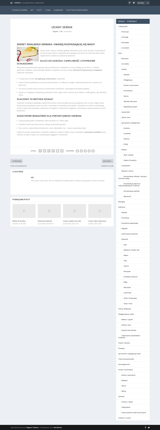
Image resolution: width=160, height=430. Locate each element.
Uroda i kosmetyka (125, 370)
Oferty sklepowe (124, 309)
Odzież (124, 69)
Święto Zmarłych (130, 160)
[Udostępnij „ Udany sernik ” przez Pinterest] (53, 151)
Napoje (124, 212)
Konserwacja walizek (131, 191)
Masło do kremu (19, 221)
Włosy (124, 391)
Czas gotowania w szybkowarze (33, 3)
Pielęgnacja (128, 80)
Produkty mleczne (130, 277)
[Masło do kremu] (24, 211)
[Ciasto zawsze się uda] (74, 211)
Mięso (126, 255)
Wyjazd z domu (127, 171)
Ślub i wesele (128, 155)
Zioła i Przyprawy (130, 298)
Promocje (125, 32)
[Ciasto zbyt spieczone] (99, 211)
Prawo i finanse (124, 343)
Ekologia (121, 202)
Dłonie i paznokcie (128, 375)
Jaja (125, 245)
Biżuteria (125, 58)
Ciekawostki (122, 26)
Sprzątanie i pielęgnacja (131, 123)
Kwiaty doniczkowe (129, 330)
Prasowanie (128, 91)
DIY (32, 10)
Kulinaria (121, 207)
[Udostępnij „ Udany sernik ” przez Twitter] (44, 151)
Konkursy (58, 10)
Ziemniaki (127, 293)
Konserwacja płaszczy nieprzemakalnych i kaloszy (129, 185)
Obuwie (126, 75)
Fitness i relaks (127, 402)
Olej (125, 261)
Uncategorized (124, 364)
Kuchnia (127, 128)
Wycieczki (127, 196)
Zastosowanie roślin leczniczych (134, 412)
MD (32, 177)
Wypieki (55, 31)
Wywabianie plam (130, 107)
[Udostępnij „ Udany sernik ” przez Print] (62, 151)
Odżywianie (126, 407)
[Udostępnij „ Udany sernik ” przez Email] (57, 151)
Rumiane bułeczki (45, 221)
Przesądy (125, 37)
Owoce (126, 266)
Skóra (124, 386)
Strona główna (19, 10)
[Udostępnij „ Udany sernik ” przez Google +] (49, 151)
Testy (39, 10)
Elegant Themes (32, 427)
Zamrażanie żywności (130, 234)
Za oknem (125, 48)
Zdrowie (121, 396)
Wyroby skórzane (130, 101)
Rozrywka (125, 42)
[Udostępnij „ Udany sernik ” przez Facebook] (40, 151)
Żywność (125, 239)
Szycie (126, 96)
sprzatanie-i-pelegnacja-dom (129, 354)
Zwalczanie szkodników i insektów (129, 337)
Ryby (125, 282)
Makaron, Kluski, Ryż (131, 250)
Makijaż (124, 380)
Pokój (126, 144)
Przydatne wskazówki (130, 223)
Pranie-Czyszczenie (131, 85)
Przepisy (121, 348)
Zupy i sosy (128, 303)
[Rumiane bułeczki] (49, 211)
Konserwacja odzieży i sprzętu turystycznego (132, 177)
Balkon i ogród (127, 319)
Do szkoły (125, 64)
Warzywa (127, 287)
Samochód (126, 112)
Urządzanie (126, 166)
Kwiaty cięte (126, 325)
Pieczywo (127, 271)
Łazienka (127, 133)
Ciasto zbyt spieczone (97, 221)
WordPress (58, 427)
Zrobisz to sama (124, 418)
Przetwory (125, 218)
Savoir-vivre (126, 117)
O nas (48, 10)
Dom (120, 53)
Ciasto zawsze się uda (72, 221)
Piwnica (126, 139)
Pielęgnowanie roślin (126, 314)
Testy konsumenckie (126, 359)
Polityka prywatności (77, 10)
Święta (124, 150)
